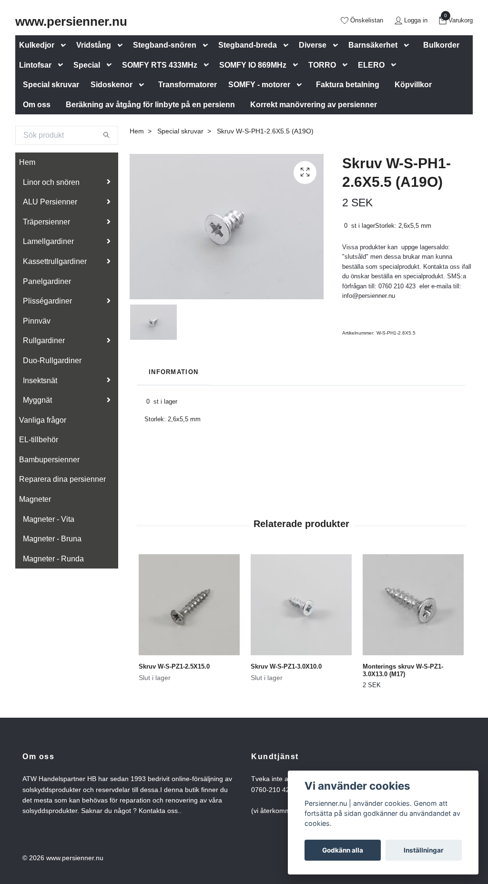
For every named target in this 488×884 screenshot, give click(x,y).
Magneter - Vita (48, 519)
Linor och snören (51, 182)
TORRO (322, 65)
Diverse (312, 45)
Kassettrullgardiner (55, 261)
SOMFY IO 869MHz (252, 65)
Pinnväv (37, 321)
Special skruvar (51, 85)
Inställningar (424, 850)
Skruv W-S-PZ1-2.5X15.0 (174, 666)
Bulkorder (441, 45)
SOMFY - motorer (259, 85)
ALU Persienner (50, 202)
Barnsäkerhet (372, 45)
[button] (65, 45)
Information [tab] (173, 372)
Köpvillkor (413, 85)
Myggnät (37, 400)
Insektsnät (40, 380)
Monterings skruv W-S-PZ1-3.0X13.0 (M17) (403, 670)
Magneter (35, 499)
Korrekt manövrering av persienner (313, 105)
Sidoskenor (111, 85)
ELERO (371, 65)
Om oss (37, 105)
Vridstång (93, 45)
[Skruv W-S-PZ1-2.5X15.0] (189, 604)
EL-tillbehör (38, 440)
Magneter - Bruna (52, 539)
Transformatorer (187, 85)
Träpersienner (46, 222)
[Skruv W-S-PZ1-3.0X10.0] (301, 604)
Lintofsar (35, 65)
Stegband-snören (164, 45)
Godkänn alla (342, 850)
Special (86, 65)
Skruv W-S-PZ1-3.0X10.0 (286, 666)
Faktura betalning (347, 85)
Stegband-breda (247, 45)
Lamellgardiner (48, 241)
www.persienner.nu (71, 21)
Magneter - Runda (53, 559)
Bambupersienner (49, 460)
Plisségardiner (47, 301)
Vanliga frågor (42, 420)
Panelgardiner (47, 281)
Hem (27, 162)
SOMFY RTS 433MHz (159, 65)
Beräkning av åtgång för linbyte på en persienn (150, 105)
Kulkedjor (36, 45)
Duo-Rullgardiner (52, 360)
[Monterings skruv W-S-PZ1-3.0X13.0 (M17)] (413, 604)
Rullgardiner (44, 340)
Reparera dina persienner (62, 479)
